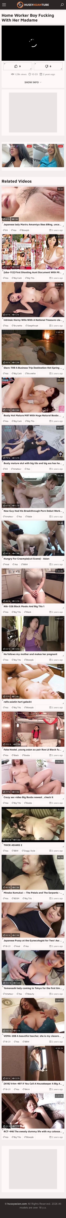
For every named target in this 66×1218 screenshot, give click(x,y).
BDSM (16, 898)
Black (28, 612)
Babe (29, 516)
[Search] (62, 4)
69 (6, 230)
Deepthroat (33, 325)
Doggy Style (29, 850)
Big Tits (30, 278)
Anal (7, 564)
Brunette (18, 325)
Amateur (17, 469)
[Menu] (4, 4)
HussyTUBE (36, 4)
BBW (25, 564)
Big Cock (18, 278)
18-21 (8, 946)
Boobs (27, 755)
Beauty (30, 994)
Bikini (27, 1089)
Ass (14, 230)
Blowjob (25, 230)
